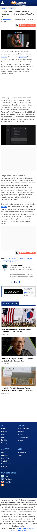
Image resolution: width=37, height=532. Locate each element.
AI (18, 258)
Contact (4, 461)
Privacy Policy (6, 464)
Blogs (3, 437)
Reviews (4, 431)
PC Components (23, 428)
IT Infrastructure (23, 437)
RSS (6, 485)
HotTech (4, 467)
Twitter (7, 476)
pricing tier (23, 57)
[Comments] (17, 25)
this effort (4, 207)
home (3, 8)
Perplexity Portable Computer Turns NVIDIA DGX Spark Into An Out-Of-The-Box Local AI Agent (18, 389)
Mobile (20, 434)
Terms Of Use (22, 531)
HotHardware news (27, 291)
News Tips (5, 458)
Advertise (4, 455)
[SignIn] (4, 2)
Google (8, 258)
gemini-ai (15, 261)
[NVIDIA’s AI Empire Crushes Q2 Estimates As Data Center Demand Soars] (18, 346)
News (11, 8)
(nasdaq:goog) (6, 261)
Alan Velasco (16, 265)
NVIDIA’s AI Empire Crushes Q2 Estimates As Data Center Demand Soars (17, 360)
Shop (20, 455)
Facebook (8, 479)
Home (3, 428)
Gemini (14, 258)
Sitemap (4, 443)
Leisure (20, 440)
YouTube (8, 482)
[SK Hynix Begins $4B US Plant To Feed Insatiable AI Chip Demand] (18, 317)
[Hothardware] (18, 3)
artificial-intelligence (27, 258)
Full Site (4, 440)
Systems (21, 431)
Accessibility (22, 452)
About (3, 452)
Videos (20, 443)
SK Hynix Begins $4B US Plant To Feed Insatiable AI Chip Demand (16, 330)
